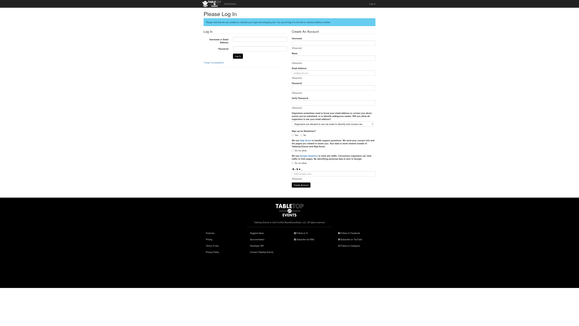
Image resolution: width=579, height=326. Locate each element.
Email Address (299, 68)
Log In (372, 3)
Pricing (209, 239)
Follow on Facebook (350, 233)
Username (297, 38)
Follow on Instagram (350, 245)
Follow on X (302, 233)
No (304, 135)
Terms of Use (212, 245)
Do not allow (301, 150)
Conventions (230, 3)
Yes (296, 135)
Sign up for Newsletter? (304, 131)
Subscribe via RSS (305, 239)
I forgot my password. (214, 62)
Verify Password (300, 98)
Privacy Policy (212, 252)
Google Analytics (309, 155)
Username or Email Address (218, 41)
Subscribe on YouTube (351, 239)
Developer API (257, 245)
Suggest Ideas (257, 233)
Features (210, 233)
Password (223, 48)
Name (294, 53)
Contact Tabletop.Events (261, 252)
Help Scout (305, 140)
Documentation (257, 239)
